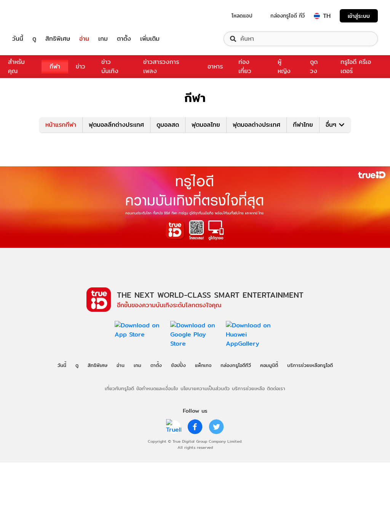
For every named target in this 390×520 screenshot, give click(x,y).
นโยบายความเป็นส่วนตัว (205, 388)
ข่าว (80, 66)
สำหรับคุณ (16, 66)
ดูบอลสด (168, 124)
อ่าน (84, 38)
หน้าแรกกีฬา (60, 124)
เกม (103, 38)
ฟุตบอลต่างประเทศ (256, 124)
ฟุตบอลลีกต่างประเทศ (116, 124)
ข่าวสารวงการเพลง (161, 66)
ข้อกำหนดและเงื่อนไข (157, 388)
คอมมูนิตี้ (269, 365)
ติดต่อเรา (276, 388)
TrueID (35, 15)
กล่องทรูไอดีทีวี (236, 365)
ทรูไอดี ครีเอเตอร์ (355, 66)
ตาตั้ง (124, 38)
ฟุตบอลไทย (206, 124)
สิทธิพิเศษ (57, 38)
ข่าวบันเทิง (109, 66)
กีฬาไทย (303, 124)
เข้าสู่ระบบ (359, 15)
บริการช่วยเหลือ (248, 388)
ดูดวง (314, 66)
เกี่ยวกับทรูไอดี (119, 388)
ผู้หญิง (284, 66)
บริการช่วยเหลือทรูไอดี (310, 365)
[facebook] (195, 426)
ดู (34, 38)
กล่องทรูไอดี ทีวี (287, 15)
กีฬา (55, 66)
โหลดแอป (242, 15)
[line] (173, 426)
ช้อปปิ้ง (178, 365)
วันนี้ (17, 38)
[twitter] (216, 426)
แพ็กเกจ (203, 365)
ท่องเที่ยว (244, 66)
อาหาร (215, 66)
